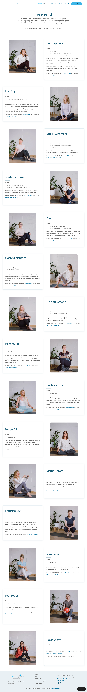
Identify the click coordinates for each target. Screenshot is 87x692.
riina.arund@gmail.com (11, 367)
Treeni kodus (38, 683)
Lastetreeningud (39, 682)
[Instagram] (60, 683)
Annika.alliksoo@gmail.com (56, 409)
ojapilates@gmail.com (52, 240)
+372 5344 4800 (68, 238)
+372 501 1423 (67, 73)
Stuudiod (61, 3)
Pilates (37, 674)
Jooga (37, 676)
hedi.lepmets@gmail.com (53, 75)
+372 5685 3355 (69, 407)
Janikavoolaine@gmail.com (12, 197)
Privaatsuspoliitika (56, 688)
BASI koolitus (54, 3)
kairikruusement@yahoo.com (54, 157)
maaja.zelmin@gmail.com (32, 449)
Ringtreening (38, 678)
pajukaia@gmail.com (10, 116)
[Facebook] (58, 683)
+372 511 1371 (67, 155)
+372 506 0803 (68, 323)
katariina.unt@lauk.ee (32, 534)
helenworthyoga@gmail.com (54, 653)
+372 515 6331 (68, 489)
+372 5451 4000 (27, 612)
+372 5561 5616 (27, 195)
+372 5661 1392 (26, 365)
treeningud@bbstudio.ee (64, 678)
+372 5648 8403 (26, 114)
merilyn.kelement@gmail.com (13, 285)
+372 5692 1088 (28, 283)
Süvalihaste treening (40, 680)
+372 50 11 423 (61, 680)
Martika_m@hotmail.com (53, 490)
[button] (14, 4)
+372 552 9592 (68, 572)
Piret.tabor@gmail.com (11, 613)
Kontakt (67, 3)
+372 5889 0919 (69, 651)
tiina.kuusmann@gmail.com (53, 325)
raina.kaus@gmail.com (52, 574)
